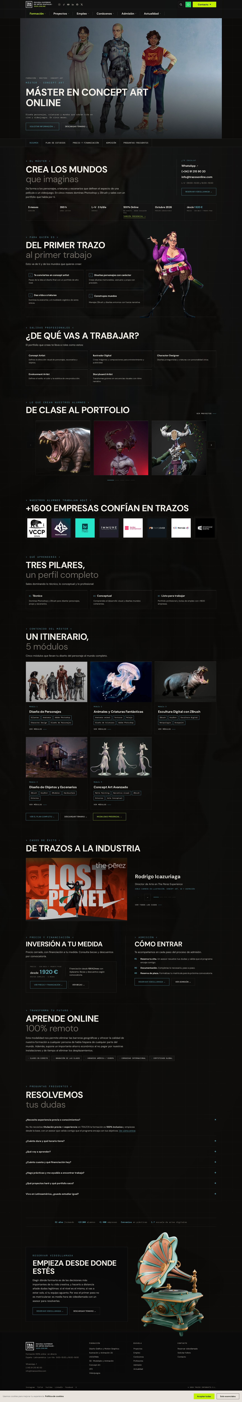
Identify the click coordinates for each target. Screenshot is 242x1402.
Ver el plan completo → (42, 816)
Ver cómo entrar (127, 1130)
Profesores (138, 1361)
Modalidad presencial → (109, 816)
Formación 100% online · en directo (41, 1354)
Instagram (30, 1387)
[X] (82, 4)
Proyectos (60, 13)
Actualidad (151, 13)
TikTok (40, 1387)
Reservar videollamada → (198, 192)
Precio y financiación (86, 143)
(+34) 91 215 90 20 (194, 171)
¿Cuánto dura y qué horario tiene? (45, 1140)
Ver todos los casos (146, 904)
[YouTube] (68, 4)
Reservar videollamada (187, 1348)
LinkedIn (59, 1387)
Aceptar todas (204, 1396)
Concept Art (94, 1365)
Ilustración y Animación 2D (101, 1352)
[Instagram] (59, 4)
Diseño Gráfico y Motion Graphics (104, 1348)
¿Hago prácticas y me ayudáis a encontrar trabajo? (55, 1172)
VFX (91, 1369)
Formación (37, 13)
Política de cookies (54, 1396)
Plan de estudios (55, 143)
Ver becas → (78, 985)
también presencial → (134, 216)
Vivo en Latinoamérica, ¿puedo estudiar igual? (52, 1193)
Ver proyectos (203, 413)
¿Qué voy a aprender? (38, 1151)
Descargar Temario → (76, 126)
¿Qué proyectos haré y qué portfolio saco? (50, 1182)
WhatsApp (190, 166)
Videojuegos (94, 1373)
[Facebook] (77, 4)
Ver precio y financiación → (48, 985)
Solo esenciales (228, 1396)
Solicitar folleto (184, 1352)
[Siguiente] (211, 445)
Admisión (128, 13)
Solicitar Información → (42, 126)
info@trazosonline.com (197, 177)
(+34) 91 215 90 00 (34, 1367)
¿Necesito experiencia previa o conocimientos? (53, 1119)
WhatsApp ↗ (31, 1364)
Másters (43, 78)
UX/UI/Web (94, 1357)
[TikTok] (64, 4)
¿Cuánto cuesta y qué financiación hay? (48, 1161)
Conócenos (104, 13)
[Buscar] (181, 4)
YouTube (49, 1387)
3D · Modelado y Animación (101, 1361)
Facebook (69, 1387)
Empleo (82, 13)
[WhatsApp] (188, 4)
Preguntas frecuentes (136, 143)
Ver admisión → (183, 982)
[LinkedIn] (73, 4)
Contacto (203, 4)
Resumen (34, 143)
